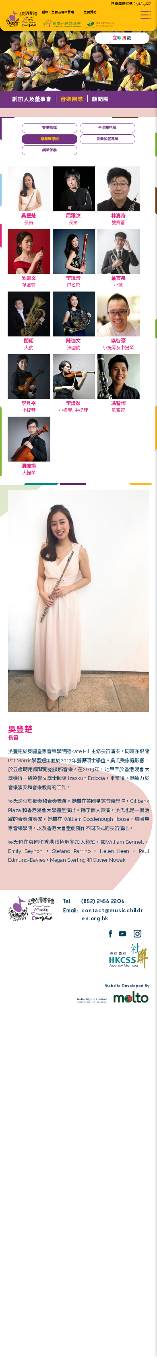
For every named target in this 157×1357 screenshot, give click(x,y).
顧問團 (100, 99)
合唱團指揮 (107, 128)
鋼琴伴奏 (49, 150)
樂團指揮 (49, 128)
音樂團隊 (71, 99)
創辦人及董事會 (32, 99)
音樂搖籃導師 (107, 139)
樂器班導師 (50, 139)
